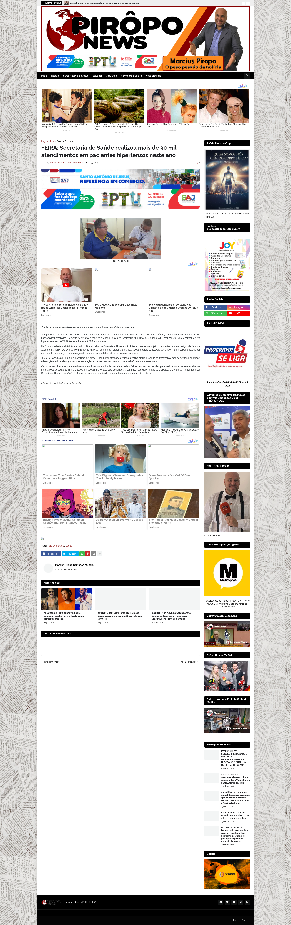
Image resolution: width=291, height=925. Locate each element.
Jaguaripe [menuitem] (111, 75)
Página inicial (47, 141)
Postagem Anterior (52, 662)
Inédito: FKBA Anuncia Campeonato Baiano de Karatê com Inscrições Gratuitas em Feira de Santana (171, 616)
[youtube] (234, 902)
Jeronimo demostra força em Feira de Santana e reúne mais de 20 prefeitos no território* (120, 616)
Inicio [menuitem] (44, 75)
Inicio (235, 920)
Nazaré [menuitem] (55, 75)
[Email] (93, 553)
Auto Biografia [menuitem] (153, 75)
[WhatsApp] (82, 553)
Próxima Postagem (189, 662)
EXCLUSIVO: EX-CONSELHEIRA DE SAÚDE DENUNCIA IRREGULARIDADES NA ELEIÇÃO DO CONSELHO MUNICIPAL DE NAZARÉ (234, 758)
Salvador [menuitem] (97, 75)
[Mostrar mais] (99, 553)
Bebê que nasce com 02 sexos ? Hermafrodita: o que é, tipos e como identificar (235, 815)
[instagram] (240, 902)
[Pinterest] (87, 553)
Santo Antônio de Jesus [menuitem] (75, 75)
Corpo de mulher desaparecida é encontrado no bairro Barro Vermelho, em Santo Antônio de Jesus (235, 778)
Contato (246, 920)
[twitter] (227, 902)
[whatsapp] (247, 902)
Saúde (69, 546)
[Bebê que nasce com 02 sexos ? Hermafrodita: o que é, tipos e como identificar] (211, 816)
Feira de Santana (64, 141)
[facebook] (220, 902)
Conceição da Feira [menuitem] (131, 75)
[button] (244, 3)
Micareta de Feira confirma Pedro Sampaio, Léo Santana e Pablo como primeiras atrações (64, 616)
